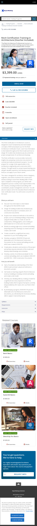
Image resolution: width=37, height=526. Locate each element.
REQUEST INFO (29, 129)
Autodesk (19, 23)
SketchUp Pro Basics (10, 436)
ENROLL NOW (18, 84)
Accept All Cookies (17, 515)
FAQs (3, 311)
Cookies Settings (17, 520)
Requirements (6, 305)
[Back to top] (18, 491)
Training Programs (10, 23)
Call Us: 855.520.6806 (9, 29)
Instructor (5, 308)
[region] (17, 511)
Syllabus (4, 301)
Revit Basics (7, 353)
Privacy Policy (29, 511)
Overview (4, 138)
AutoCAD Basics (9, 395)
